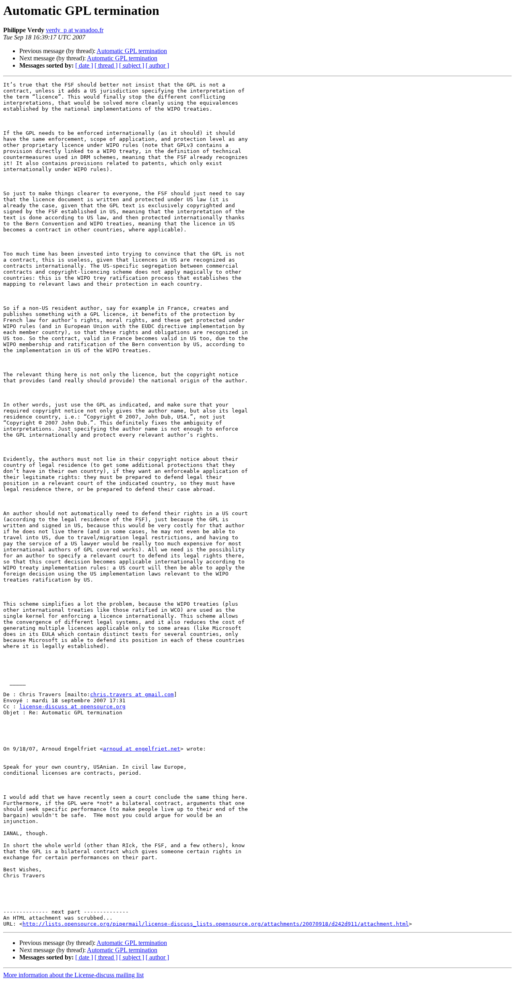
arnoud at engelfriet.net (141, 749)
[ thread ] (106, 65)
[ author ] (157, 65)
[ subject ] (131, 65)
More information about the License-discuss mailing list (73, 975)
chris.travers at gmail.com (132, 694)
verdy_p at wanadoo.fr (74, 30)
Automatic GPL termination (132, 50)
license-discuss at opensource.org (72, 706)
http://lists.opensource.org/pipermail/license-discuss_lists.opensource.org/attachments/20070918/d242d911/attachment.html (216, 924)
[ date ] (84, 65)
